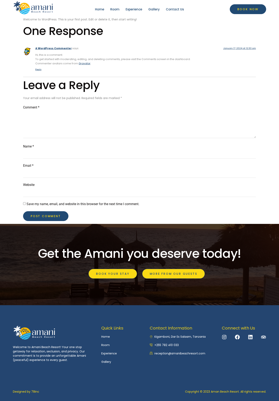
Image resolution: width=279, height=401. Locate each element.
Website (29, 185)
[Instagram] (224, 337)
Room (114, 9)
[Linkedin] (250, 337)
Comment (31, 107)
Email (28, 166)
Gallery (154, 9)
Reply (38, 69)
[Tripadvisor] (263, 337)
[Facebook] (237, 337)
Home (99, 9)
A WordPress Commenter (53, 48)
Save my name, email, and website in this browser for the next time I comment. (83, 204)
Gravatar (84, 63)
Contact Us (175, 9)
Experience (134, 9)
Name (28, 146)
